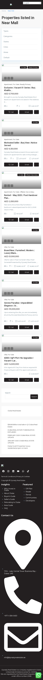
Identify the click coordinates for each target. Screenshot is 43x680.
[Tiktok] (28, 471)
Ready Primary (25, 84)
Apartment (8, 84)
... (6, 102)
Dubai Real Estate (14, 411)
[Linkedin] (13, 471)
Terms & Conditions (8, 476)
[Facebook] (3, 471)
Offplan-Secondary (27, 192)
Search (7, 393)
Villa (5, 247)
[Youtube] (18, 471)
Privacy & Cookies (23, 476)
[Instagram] (8, 471)
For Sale (16, 84)
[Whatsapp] (23, 471)
